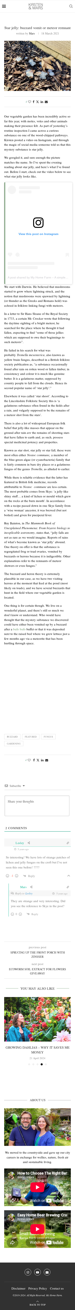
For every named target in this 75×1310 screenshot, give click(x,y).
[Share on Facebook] (33, 102)
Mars (32, 33)
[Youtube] (37, 1272)
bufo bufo (19, 629)
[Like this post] (29, 102)
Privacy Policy (37, 1288)
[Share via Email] (46, 102)
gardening (14, 743)
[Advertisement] (37, 688)
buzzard (12, 736)
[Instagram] (28, 1272)
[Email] (47, 1272)
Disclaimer (18, 1288)
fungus (48, 736)
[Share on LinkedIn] (42, 102)
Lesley (28, 893)
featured (31, 736)
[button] (7, 1030)
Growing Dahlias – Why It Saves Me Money (38, 1049)
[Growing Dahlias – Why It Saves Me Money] (37, 1019)
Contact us (57, 1288)
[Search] (71, 6)
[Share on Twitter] (37, 102)
